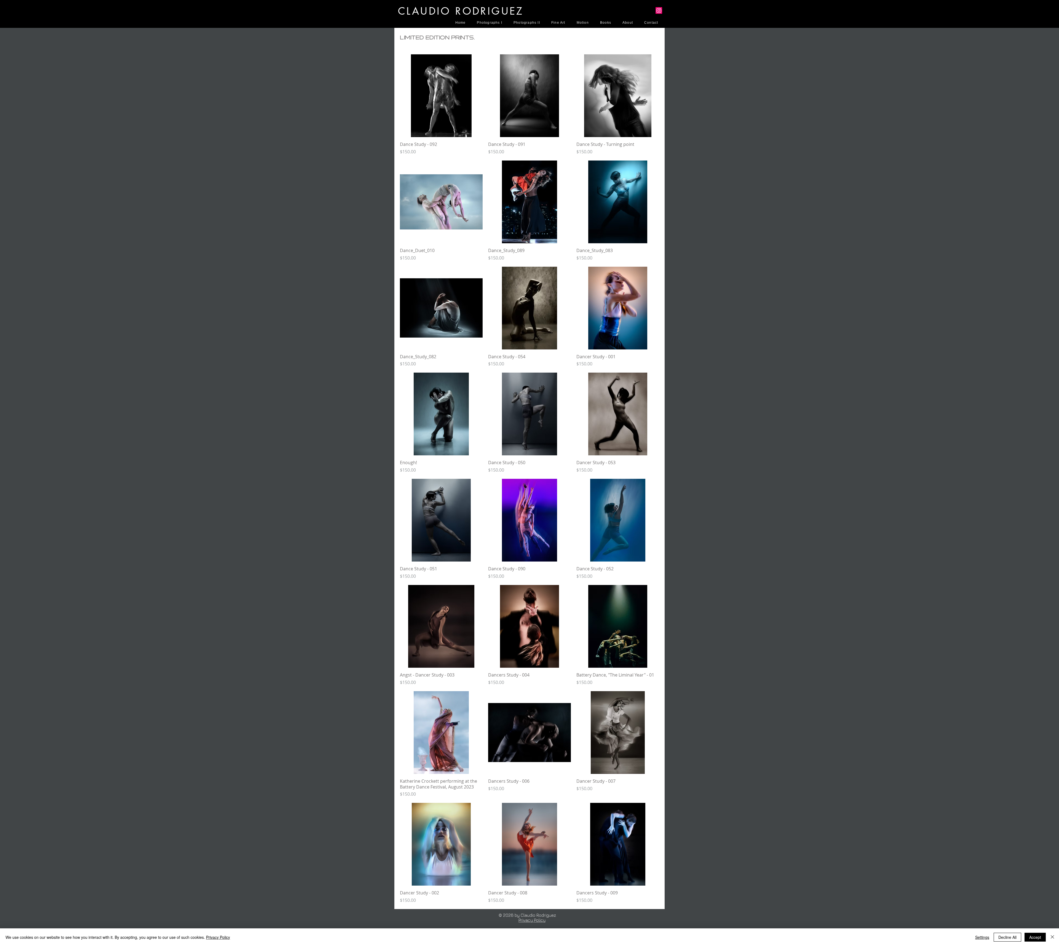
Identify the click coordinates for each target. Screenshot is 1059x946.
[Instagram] (659, 10)
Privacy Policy (531, 920)
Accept (1035, 937)
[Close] (1052, 937)
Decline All (1007, 937)
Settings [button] (982, 937)
